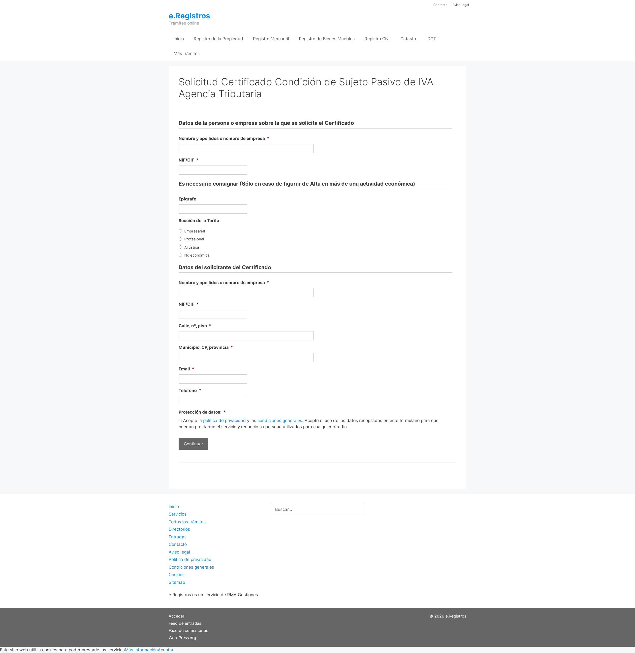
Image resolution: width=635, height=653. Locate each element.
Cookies (177, 574)
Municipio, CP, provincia (206, 347)
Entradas (178, 536)
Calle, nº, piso (195, 325)
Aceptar (165, 649)
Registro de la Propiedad (218, 38)
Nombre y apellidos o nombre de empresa (224, 138)
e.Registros (189, 15)
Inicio (179, 38)
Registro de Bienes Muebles (327, 38)
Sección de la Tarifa (199, 220)
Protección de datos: (202, 412)
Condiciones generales (191, 567)
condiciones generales (279, 420)
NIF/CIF (189, 160)
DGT (431, 38)
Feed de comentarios (188, 630)
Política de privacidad (190, 559)
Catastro (408, 38)
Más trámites (187, 53)
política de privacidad (224, 420)
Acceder (176, 616)
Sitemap (177, 582)
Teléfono (190, 390)
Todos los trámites (187, 521)
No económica (196, 255)
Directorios (179, 529)
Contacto (440, 5)
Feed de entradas (185, 623)
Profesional (194, 239)
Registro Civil (377, 38)
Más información (141, 649)
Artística (191, 247)
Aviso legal (460, 5)
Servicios (178, 514)
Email (186, 368)
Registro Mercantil (271, 38)
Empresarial (194, 231)
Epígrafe (187, 198)
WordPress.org (182, 637)
